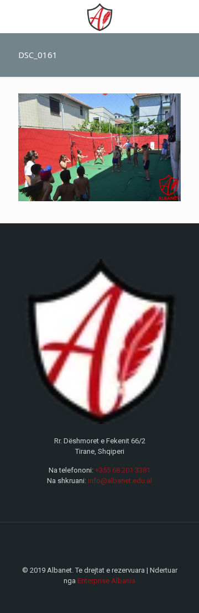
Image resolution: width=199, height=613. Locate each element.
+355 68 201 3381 (122, 470)
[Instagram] (107, 596)
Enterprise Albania (106, 581)
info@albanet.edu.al (120, 480)
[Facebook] (92, 596)
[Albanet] (99, 16)
